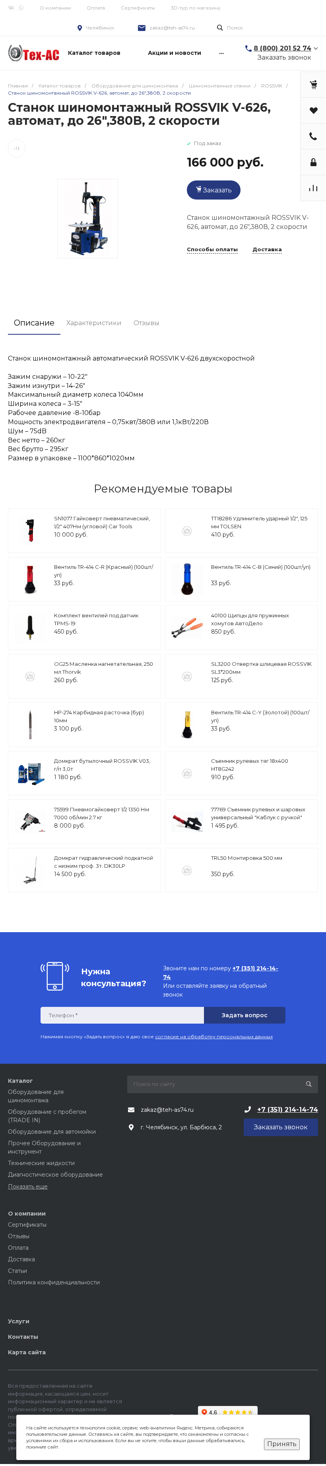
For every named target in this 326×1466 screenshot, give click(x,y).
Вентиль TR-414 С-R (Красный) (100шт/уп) (103, 571)
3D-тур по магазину (196, 8)
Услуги (18, 1321)
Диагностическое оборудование (55, 1174)
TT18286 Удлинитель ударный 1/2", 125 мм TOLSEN (259, 522)
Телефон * (63, 1015)
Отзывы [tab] (146, 323)
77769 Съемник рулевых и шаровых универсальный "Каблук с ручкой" (258, 813)
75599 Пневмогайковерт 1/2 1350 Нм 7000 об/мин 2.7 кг (101, 813)
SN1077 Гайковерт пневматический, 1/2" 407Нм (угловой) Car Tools (102, 522)
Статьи (17, 1270)
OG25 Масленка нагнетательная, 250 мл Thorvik (103, 668)
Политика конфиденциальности (54, 1282)
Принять (282, 1444)
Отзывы (18, 1236)
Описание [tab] (34, 323)
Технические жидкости (41, 1163)
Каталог (20, 1080)
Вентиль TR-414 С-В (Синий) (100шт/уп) (260, 567)
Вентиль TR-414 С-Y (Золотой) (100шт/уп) (260, 716)
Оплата (96, 8)
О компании (55, 8)
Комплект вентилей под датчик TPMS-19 (96, 619)
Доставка (267, 249)
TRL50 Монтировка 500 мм (246, 858)
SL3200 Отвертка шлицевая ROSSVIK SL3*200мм (261, 668)
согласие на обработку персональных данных (214, 1036)
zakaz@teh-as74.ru (172, 28)
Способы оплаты (212, 249)
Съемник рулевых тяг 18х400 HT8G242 (249, 765)
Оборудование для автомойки (52, 1131)
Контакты (23, 1336)
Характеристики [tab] (94, 323)
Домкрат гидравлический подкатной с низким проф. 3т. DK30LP (103, 862)
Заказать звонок (284, 57)
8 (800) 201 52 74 (282, 48)
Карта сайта (27, 1352)
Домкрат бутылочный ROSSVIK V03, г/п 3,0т (102, 765)
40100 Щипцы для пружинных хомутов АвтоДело (250, 619)
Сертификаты (138, 8)
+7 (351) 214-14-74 (287, 1109)
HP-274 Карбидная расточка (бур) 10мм (99, 716)
